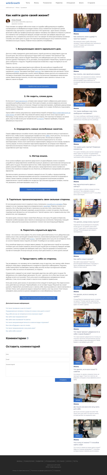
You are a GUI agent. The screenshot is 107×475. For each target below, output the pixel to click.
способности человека (55, 204)
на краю (78, 287)
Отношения (50, 461)
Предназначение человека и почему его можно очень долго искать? (28, 311)
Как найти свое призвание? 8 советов (18, 319)
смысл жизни (79, 67)
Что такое (61, 461)
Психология (29, 461)
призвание (24, 7)
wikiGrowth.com (10, 7)
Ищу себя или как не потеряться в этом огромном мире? (24, 314)
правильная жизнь (81, 177)
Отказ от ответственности (21, 470)
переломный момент (81, 30)
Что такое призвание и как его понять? (18, 308)
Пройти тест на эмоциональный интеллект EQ (38, 298)
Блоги (68, 461)
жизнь (32, 239)
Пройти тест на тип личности (38, 86)
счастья (16, 71)
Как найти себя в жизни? (14, 331)
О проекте (57, 470)
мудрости (40, 119)
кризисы (78, 362)
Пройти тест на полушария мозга (38, 189)
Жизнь (17, 7)
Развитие (39, 461)
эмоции (38, 71)
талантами (47, 206)
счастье (78, 140)
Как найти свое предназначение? (16, 317)
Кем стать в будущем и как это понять (18, 325)
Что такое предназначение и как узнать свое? (20, 328)
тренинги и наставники (82, 325)
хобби (48, 135)
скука (77, 215)
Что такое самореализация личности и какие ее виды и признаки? (27, 322)
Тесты (75, 461)
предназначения (21, 101)
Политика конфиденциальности (41, 470)
